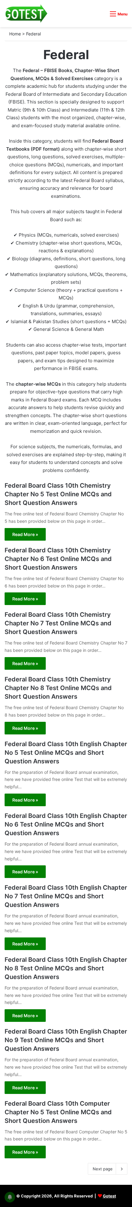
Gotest (109, 1195)
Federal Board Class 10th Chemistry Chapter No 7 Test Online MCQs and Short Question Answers (58, 623)
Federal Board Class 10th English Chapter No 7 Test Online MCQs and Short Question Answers (66, 896)
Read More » (25, 534)
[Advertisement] (66, 68)
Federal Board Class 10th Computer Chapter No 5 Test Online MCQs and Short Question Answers (58, 1112)
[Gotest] (26, 13)
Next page (103, 1168)
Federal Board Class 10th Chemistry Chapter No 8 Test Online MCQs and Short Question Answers (58, 688)
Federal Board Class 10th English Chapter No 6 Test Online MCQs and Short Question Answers (66, 824)
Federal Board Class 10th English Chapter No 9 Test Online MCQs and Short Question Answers (66, 1040)
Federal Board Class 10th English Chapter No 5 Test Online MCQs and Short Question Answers (66, 752)
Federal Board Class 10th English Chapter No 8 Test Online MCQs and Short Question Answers (66, 968)
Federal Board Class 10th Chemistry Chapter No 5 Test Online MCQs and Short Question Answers (58, 494)
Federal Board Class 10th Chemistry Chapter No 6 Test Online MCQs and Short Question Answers (58, 559)
